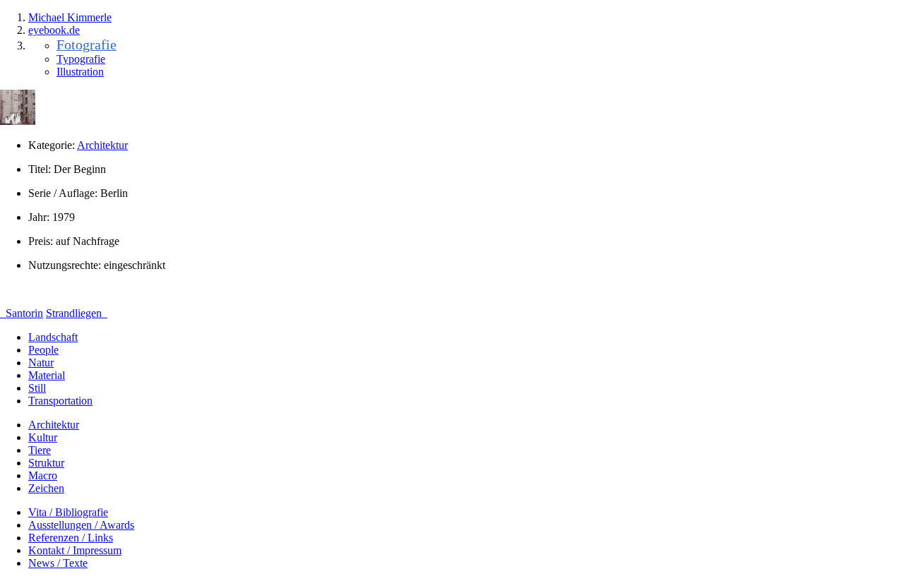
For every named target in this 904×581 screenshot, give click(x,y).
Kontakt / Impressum (74, 550)
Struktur (46, 463)
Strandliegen (75, 313)
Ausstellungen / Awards (81, 525)
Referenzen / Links (70, 538)
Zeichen (46, 488)
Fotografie (86, 44)
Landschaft (53, 337)
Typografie (80, 59)
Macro (42, 475)
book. (54, 30)
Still (37, 388)
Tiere (39, 450)
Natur (41, 363)
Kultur (42, 437)
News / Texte (58, 563)
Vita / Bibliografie (68, 512)
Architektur (102, 145)
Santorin (23, 313)
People (43, 350)
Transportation (60, 401)
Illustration (80, 72)
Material (46, 375)
